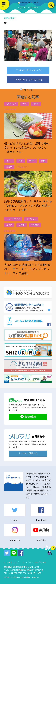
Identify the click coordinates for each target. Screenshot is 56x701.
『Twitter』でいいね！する (28, 70)
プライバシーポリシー (35, 562)
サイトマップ (12, 562)
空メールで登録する (28, 453)
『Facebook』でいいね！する (28, 79)
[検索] (51, 5)
